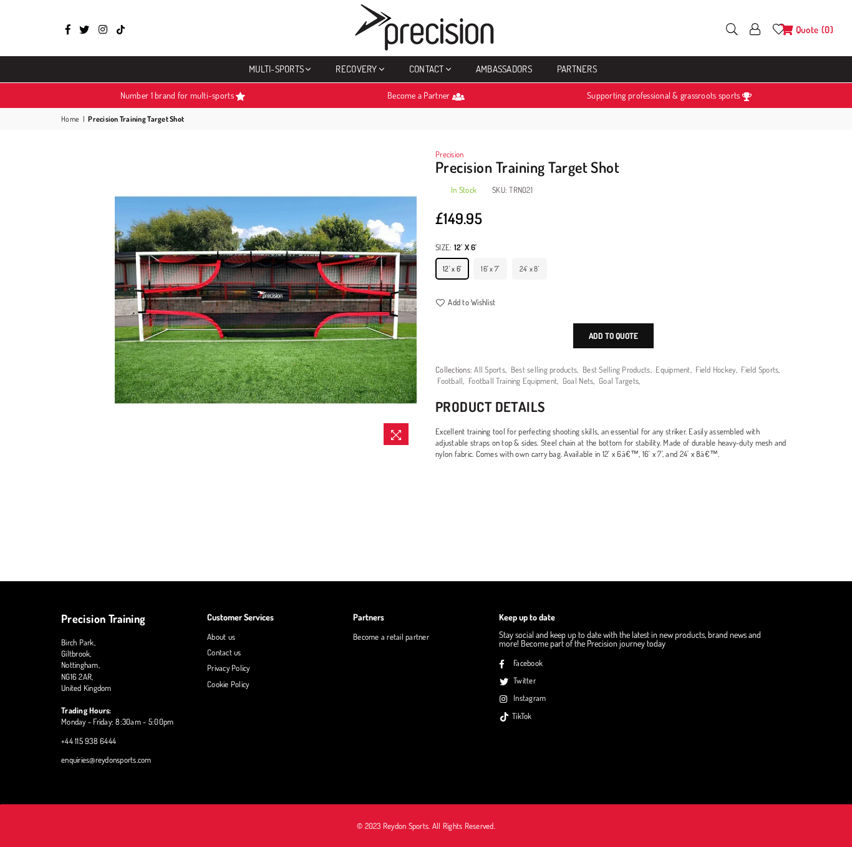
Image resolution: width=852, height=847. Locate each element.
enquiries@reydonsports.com (106, 760)
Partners (577, 69)
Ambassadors (504, 69)
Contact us (224, 652)
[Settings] (755, 28)
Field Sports (759, 370)
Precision (449, 154)
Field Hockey (715, 370)
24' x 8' (530, 268)
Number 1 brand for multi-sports (178, 95)
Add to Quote (613, 336)
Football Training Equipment (512, 381)
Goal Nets (578, 381)
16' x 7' (490, 268)
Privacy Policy (228, 668)
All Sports (489, 370)
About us (221, 637)
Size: (456, 247)
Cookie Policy (228, 684)
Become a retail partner (391, 637)
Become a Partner (419, 95)
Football (450, 381)
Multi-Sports (276, 69)
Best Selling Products (616, 370)
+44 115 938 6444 (88, 741)
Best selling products (544, 370)
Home (70, 119)
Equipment (673, 370)
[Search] (731, 28)
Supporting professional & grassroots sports (664, 95)
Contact (426, 69)
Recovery (356, 69)
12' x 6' (452, 268)
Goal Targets (619, 381)
